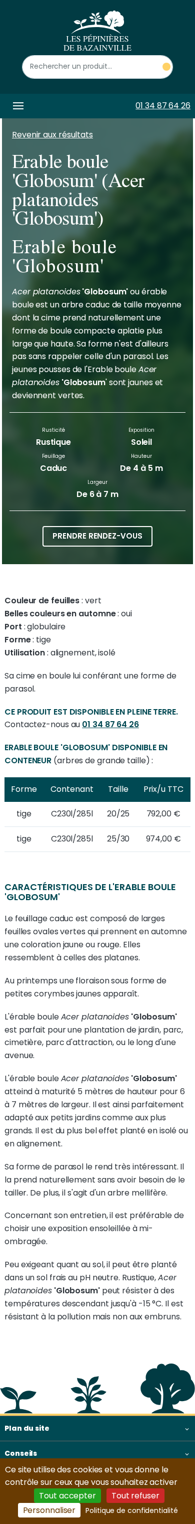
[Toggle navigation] (16, 106)
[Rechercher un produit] (166, 67)
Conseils (20, 1453)
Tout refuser (136, 1495)
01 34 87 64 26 (163, 105)
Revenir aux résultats (52, 134)
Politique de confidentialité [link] (132, 1510)
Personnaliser (49, 1510)
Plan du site (27, 1428)
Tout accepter (67, 1495)
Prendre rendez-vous (97, 536)
